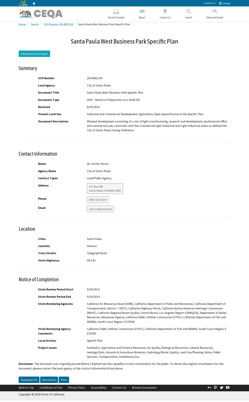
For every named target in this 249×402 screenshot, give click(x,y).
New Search (49, 379)
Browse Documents (144, 387)
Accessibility (98, 387)
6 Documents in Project (34, 53)
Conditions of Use (50, 387)
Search (188, 17)
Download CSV (29, 379)
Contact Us (209, 3)
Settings (226, 3)
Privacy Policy (76, 387)
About (142, 17)
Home (22, 24)
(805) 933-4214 (97, 199)
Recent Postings (116, 17)
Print (64, 379)
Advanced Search (214, 17)
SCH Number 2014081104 (58, 24)
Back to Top (26, 387)
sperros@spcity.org (100, 209)
